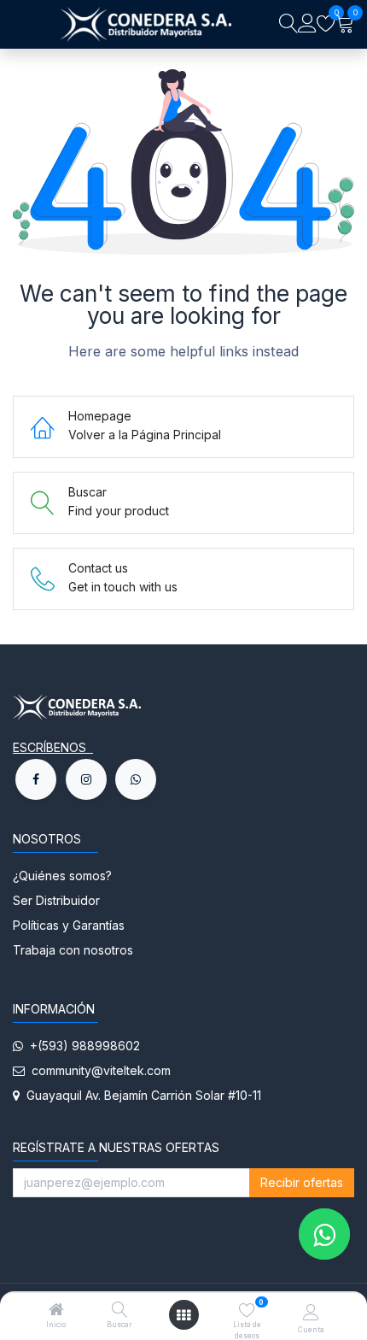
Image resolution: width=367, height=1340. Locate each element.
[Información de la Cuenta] (311, 1312)
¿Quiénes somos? (64, 875)
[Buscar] (120, 1310)
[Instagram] (86, 779)
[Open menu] (183, 1315)
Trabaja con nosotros (73, 950)
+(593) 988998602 (81, 1045)
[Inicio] (56, 1310)
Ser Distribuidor (56, 900)
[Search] (288, 24)
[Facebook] (35, 779)
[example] (135, 779)
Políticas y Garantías (69, 925)
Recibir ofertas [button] (301, 1182)
